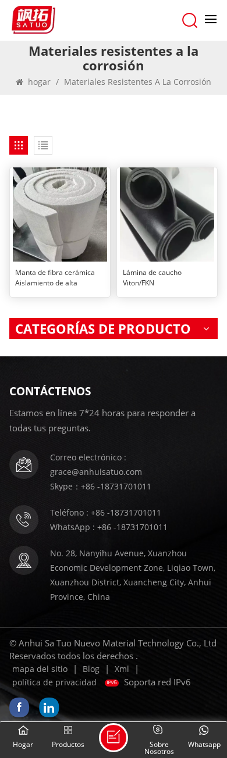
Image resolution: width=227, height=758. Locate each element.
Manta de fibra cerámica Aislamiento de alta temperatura (55, 277)
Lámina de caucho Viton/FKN (152, 277)
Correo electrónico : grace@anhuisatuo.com (96, 464)
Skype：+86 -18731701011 (100, 486)
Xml (122, 668)
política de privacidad (54, 682)
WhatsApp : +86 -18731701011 (109, 526)
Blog (91, 668)
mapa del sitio (40, 668)
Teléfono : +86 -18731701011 (105, 512)
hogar (39, 81)
